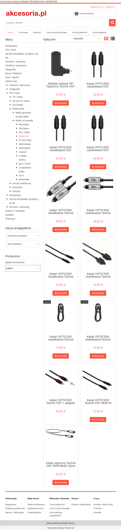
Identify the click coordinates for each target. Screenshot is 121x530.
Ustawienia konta (35, 508)
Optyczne (24, 136)
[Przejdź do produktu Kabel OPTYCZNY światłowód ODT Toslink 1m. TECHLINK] (98, 64)
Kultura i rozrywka (15, 210)
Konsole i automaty (15, 61)
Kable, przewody (24, 120)
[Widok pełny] (112, 38)
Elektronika (11, 81)
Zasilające (24, 128)
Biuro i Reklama (13, 73)
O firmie (97, 508)
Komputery (11, 45)
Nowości (9, 214)
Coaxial (22, 151)
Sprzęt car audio (21, 100)
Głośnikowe (25, 144)
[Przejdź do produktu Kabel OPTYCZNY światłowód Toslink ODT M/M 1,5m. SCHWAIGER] (60, 317)
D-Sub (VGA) (25, 140)
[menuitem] (10, 32)
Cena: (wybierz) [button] (15, 243)
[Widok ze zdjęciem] (106, 38)
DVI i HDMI (24, 132)
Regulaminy (10, 504)
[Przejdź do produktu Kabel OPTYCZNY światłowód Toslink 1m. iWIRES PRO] (60, 191)
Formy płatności (57, 504)
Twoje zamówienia (36, 504)
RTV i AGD (10, 49)
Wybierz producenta (14, 262)
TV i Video (17, 96)
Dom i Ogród (12, 77)
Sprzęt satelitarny (21, 183)
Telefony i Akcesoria (15, 65)
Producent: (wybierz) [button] (17, 235)
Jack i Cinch (25, 163)
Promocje (10, 218)
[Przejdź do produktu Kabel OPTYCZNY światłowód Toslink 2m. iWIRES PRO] (98, 191)
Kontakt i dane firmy (103, 504)
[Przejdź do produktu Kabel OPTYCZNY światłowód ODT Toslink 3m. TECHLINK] (60, 127)
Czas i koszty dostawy (59, 508)
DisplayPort (25, 147)
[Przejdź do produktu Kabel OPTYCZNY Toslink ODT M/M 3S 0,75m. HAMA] (98, 380)
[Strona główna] (26, 13)
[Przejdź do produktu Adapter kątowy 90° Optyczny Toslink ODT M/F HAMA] (60, 64)
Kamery (16, 191)
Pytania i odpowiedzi (81, 504)
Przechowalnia (34, 512)
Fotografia (10, 69)
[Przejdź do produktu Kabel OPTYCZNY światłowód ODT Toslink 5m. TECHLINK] (98, 127)
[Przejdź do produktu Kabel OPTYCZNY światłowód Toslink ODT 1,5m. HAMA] (98, 254)
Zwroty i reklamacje (14, 512)
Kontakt (97, 512)
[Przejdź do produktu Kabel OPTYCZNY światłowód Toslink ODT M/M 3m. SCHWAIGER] (98, 317)
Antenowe (24, 179)
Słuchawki (17, 104)
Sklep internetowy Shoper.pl (60, 527)
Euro (21, 175)
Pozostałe (24, 124)
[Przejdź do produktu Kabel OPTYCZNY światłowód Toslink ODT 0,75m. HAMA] (60, 254)
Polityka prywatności (15, 508)
